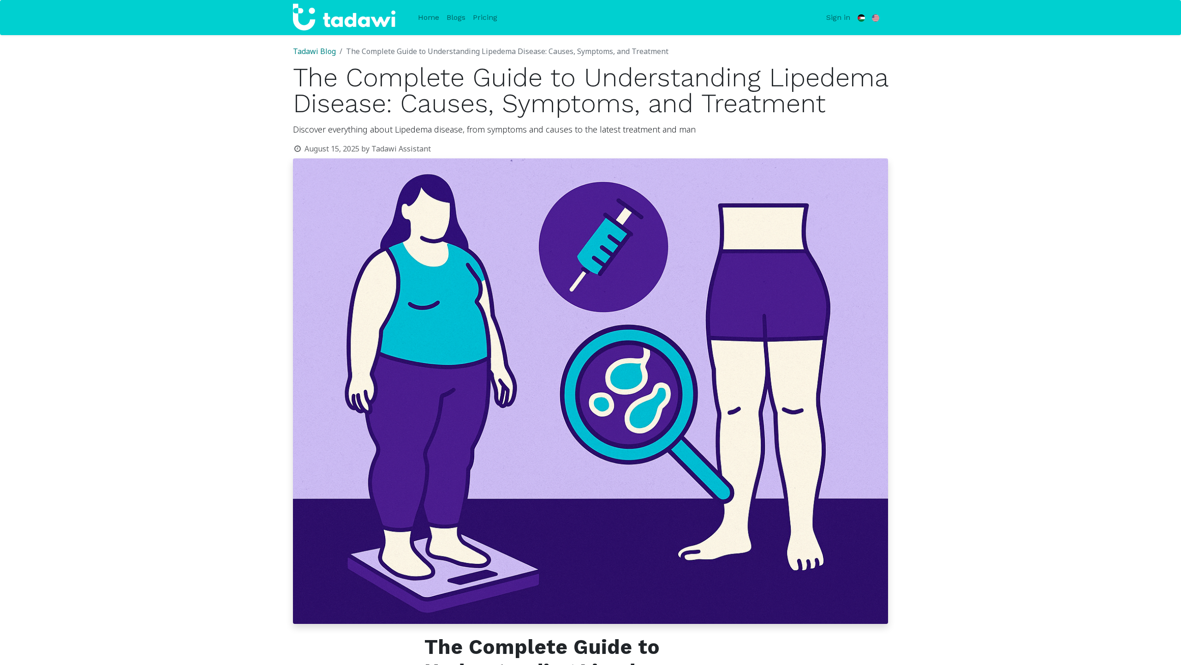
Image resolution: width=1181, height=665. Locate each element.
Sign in (838, 17)
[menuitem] (428, 17)
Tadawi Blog (314, 52)
